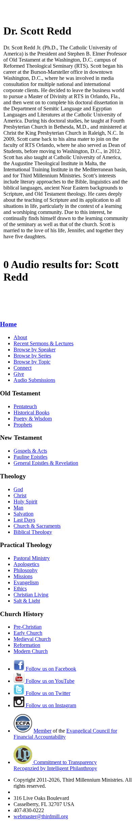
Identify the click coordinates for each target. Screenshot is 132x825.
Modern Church (31, 651)
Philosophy (26, 570)
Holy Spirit (25, 501)
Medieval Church (32, 639)
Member (42, 731)
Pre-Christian (28, 627)
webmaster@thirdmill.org (41, 816)
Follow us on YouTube (49, 681)
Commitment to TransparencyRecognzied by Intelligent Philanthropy (55, 765)
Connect (22, 368)
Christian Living (31, 595)
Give (19, 374)
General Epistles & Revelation (46, 463)
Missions (23, 576)
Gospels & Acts (30, 451)
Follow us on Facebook (50, 669)
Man (18, 508)
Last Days (24, 520)
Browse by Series (32, 356)
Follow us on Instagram (50, 705)
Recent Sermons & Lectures (43, 343)
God (18, 489)
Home (8, 324)
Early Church (28, 633)
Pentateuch (25, 406)
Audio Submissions (34, 380)
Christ (20, 495)
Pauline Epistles (30, 457)
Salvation (24, 514)
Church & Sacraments (37, 526)
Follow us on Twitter (47, 693)
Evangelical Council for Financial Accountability (65, 734)
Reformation (27, 645)
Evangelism (26, 582)
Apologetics (26, 564)
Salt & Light (27, 601)
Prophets (23, 425)
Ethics (20, 588)
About (20, 337)
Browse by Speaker (35, 349)
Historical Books (31, 412)
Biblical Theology (33, 532)
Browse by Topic (32, 362)
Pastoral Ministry (32, 558)
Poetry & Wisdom (33, 418)
